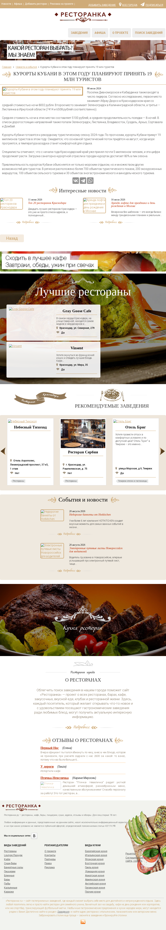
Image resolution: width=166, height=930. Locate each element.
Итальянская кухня (96, 855)
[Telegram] (83, 180)
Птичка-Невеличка (54, 778)
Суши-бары (10, 863)
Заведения (79, 32)
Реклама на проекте (61, 3)
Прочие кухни (93, 891)
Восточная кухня (95, 863)
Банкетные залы (13, 867)
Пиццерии (9, 871)
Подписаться (154, 5)
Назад (12, 238)
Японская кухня (94, 859)
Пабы (7, 883)
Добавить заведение (102, 5)
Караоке (9, 891)
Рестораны (10, 851)
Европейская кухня (96, 851)
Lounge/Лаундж (13, 855)
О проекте (120, 32)
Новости (6, 3)
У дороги (47, 766)
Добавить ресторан (36, 3)
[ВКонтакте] (75, 180)
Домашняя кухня (95, 871)
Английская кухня (95, 883)
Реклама (50, 867)
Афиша (18, 3)
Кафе (7, 859)
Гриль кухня (91, 867)
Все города (129, 5)
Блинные (9, 875)
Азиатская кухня (94, 875)
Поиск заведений (149, 32)
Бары (7, 879)
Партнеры (50, 859)
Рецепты (130, 853)
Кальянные (10, 887)
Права (48, 863)
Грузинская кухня (95, 887)
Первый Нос (49, 748)
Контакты (50, 855)
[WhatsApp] (90, 180)
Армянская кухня (95, 879)
